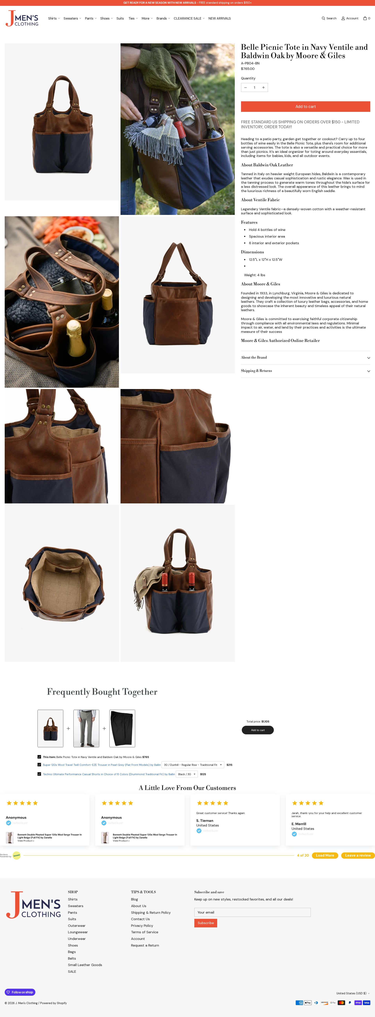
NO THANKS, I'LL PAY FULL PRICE (187, 541)
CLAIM (187, 522)
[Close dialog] (370, 4)
